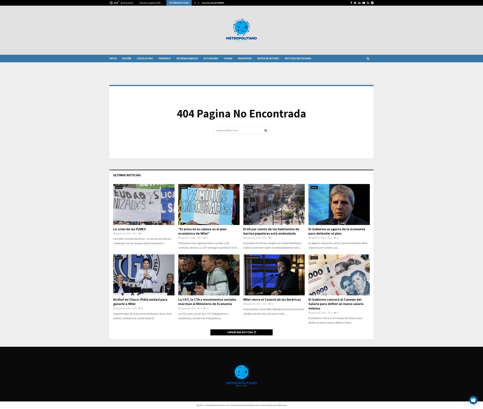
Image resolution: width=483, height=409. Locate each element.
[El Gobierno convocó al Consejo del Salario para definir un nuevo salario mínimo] (339, 274)
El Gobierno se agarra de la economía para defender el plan (336, 231)
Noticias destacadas (298, 58)
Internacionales (187, 58)
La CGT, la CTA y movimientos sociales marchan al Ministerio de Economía (207, 301)
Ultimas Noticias (127, 175)
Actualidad (211, 58)
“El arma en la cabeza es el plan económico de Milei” (202, 231)
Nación (126, 58)
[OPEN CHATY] (473, 400)
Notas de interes (268, 58)
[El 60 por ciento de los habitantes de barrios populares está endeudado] (274, 204)
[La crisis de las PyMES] (144, 204)
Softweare (282, 405)
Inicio (113, 58)
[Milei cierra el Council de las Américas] (274, 274)
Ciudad (228, 58)
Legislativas (145, 58)
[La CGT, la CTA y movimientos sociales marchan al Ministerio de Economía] (209, 274)
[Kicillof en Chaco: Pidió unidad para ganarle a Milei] (144, 274)
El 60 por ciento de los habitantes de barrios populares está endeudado (271, 231)
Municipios (245, 58)
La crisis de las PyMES (213, 2)
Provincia (164, 58)
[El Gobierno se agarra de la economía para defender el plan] (339, 204)
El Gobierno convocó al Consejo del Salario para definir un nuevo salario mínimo (336, 303)
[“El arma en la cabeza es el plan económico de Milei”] (209, 204)
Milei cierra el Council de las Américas (272, 299)
